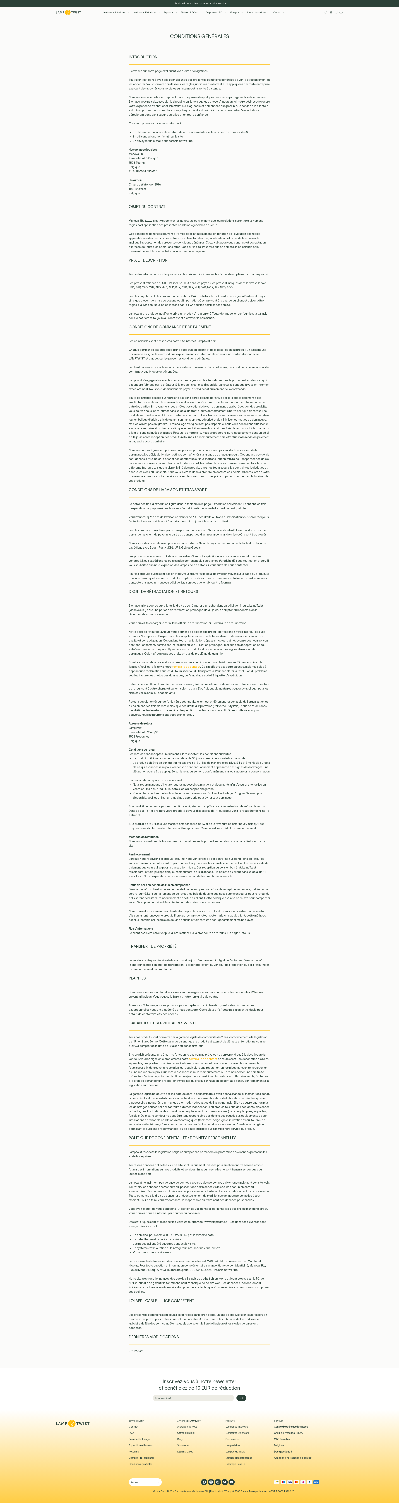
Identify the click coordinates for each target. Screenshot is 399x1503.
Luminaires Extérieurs (144, 12)
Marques (235, 12)
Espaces (168, 12)
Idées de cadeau (256, 12)
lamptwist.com (207, 341)
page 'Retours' (175, 432)
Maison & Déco (189, 12)
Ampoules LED (214, 12)
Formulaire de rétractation (229, 623)
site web (252, 684)
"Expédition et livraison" (227, 504)
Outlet (276, 12)
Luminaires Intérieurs (114, 12)
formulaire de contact (164, 132)
